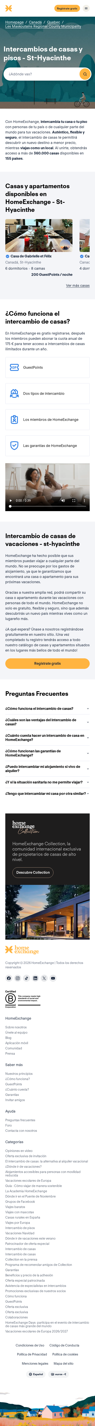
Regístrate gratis (67, 8)
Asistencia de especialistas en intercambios (35, 1286)
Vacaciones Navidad (19, 1233)
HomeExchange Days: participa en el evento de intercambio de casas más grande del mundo (47, 1324)
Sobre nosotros (16, 1027)
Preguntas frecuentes (20, 1120)
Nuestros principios (19, 1073)
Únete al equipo (16, 1032)
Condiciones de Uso (30, 1345)
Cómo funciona (16, 1296)
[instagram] (17, 978)
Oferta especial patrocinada (25, 1280)
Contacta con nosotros (21, 1130)
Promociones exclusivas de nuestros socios (35, 1291)
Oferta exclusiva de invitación (25, 1156)
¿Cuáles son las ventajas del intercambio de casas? (40, 722)
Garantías (12, 1095)
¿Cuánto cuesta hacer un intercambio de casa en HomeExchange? (44, 737)
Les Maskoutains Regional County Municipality (43, 26)
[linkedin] (35, 978)
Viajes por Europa (17, 1222)
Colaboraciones (16, 1317)
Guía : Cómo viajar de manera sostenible (33, 1186)
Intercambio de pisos (20, 1228)
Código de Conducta (64, 1345)
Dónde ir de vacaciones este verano (30, 1238)
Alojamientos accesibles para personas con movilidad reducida (43, 1173)
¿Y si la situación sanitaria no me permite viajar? (44, 782)
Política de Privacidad (32, 1354)
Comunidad (13, 1048)
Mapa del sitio (63, 1363)
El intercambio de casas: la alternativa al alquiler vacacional (46, 1161)
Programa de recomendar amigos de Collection (38, 1265)
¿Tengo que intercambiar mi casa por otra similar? (45, 794)
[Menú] (86, 8)
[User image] (65, 244)
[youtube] (53, 978)
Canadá (35, 22)
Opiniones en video (18, 1151)
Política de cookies (65, 1354)
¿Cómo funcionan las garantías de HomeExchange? (33, 753)
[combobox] (47, 74)
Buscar (85, 74)
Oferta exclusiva (16, 1307)
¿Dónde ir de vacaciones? (23, 1166)
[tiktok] (26, 978)
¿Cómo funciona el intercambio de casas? (39, 709)
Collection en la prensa (21, 1259)
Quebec (53, 22)
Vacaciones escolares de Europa (28, 1180)
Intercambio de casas (20, 1249)
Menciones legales (35, 1363)
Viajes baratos (15, 1207)
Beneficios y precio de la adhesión (29, 1275)
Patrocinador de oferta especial (27, 1243)
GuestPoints (13, 1084)
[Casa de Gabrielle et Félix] (38, 248)
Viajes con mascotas (19, 1212)
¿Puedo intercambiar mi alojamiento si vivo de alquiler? (42, 769)
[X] (44, 978)
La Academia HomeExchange (26, 1191)
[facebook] (8, 978)
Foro (8, 1125)
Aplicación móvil (16, 1043)
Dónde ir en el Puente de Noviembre (30, 1196)
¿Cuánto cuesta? (17, 1089)
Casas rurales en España (22, 1217)
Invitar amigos (15, 1100)
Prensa (10, 1053)
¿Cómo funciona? (17, 1079)
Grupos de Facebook (20, 1201)
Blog (8, 1038)
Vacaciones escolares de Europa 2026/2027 (36, 1331)
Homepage (14, 22)
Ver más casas (78, 285)
